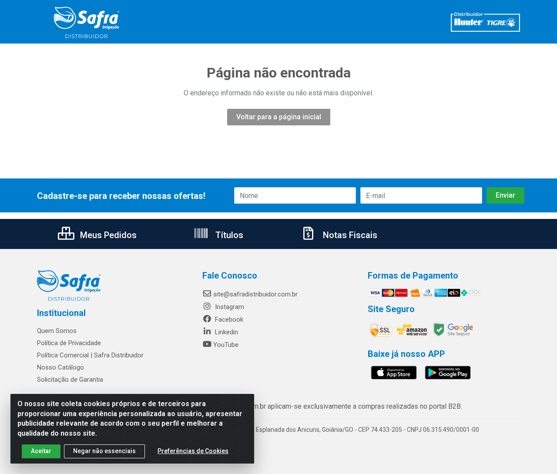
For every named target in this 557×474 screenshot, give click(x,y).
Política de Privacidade (69, 343)
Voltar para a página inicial (278, 117)
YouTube (225, 345)
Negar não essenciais (104, 450)
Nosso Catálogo (60, 367)
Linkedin (225, 332)
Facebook (228, 319)
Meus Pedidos (107, 235)
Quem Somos (57, 331)
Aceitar (41, 450)
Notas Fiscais (349, 235)
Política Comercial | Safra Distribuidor (90, 355)
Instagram (228, 307)
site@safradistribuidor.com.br (255, 294)
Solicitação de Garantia (70, 379)
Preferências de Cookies (193, 450)
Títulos (228, 235)
